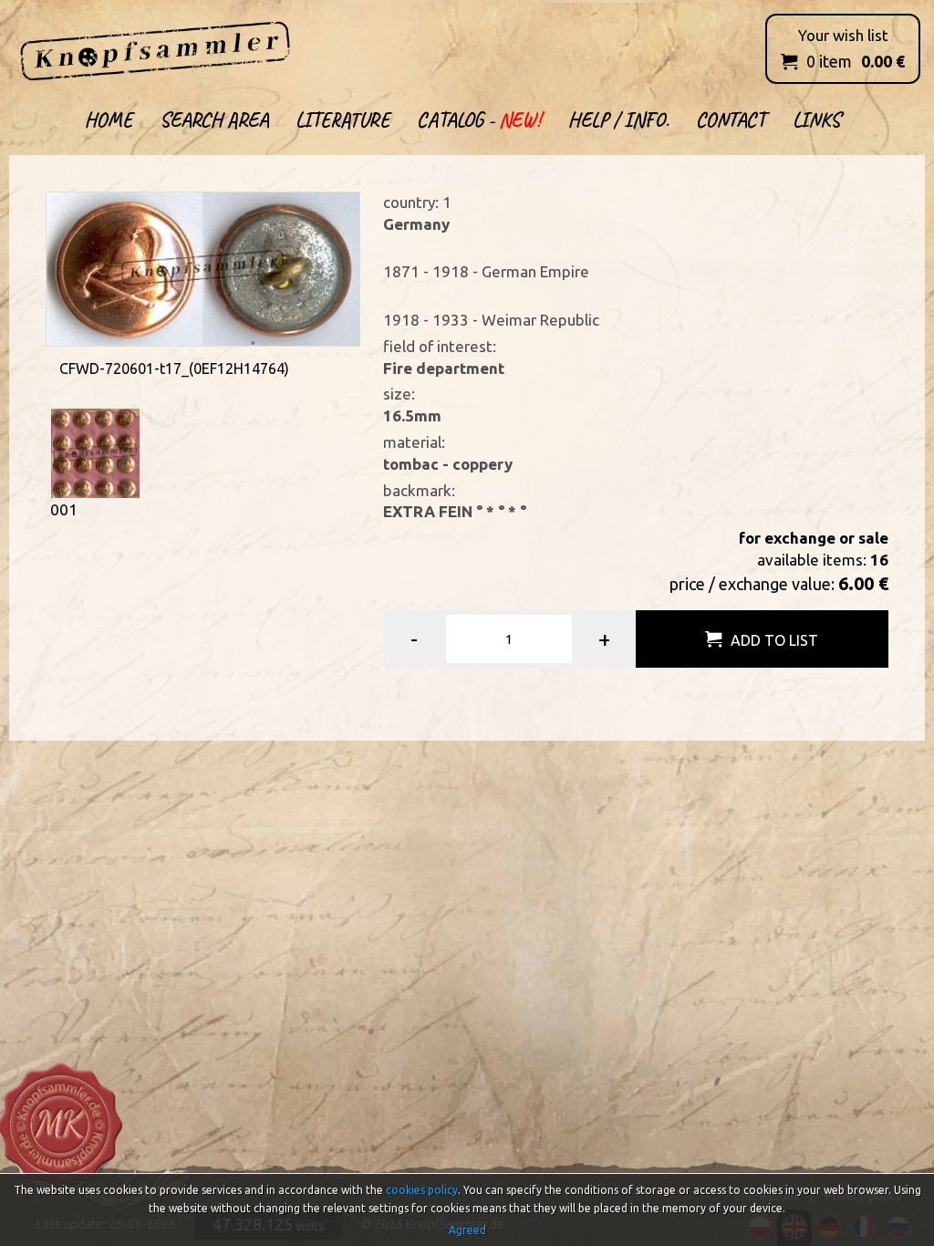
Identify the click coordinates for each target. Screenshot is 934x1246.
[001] (95, 452)
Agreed (467, 1230)
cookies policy (422, 1190)
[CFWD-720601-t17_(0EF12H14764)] (202, 267)
